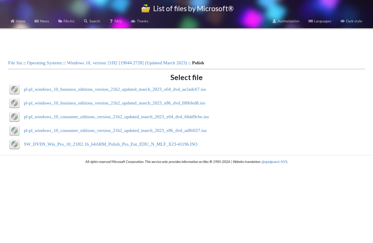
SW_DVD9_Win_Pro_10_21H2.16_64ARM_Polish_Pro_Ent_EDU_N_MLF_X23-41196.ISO (110, 144)
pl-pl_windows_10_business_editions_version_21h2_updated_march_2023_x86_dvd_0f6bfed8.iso (114, 102)
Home (20, 21)
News (44, 21)
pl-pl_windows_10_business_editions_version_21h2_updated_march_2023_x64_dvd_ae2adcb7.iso (115, 89)
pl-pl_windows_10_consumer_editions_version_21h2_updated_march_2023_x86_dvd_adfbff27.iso (115, 130)
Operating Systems (44, 62)
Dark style (354, 21)
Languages (322, 21)
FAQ (118, 21)
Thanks (142, 21)
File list (69, 21)
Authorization (288, 21)
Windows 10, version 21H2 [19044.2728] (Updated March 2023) (127, 62)
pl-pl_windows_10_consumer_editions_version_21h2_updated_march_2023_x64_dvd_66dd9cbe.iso (116, 116)
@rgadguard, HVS (274, 161)
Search (94, 21)
